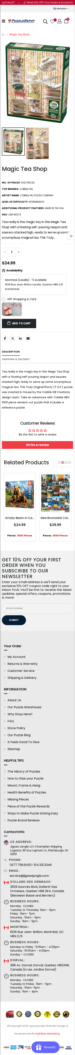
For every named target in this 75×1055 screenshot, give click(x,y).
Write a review (37, 445)
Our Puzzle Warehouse (24, 707)
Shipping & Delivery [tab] (16, 359)
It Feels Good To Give (23, 742)
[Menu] (3, 21)
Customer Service (21, 671)
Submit (14, 620)
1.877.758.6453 (21, 865)
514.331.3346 (43, 865)
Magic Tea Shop (24, 169)
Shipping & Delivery (22, 678)
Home (3, 34)
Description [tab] (11, 352)
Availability (14, 270)
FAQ (11, 721)
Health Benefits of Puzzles (27, 792)
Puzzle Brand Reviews (24, 820)
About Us (14, 700)
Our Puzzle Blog (19, 735)
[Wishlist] (52, 21)
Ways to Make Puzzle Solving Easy (33, 813)
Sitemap (14, 749)
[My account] (59, 21)
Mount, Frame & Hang (24, 785)
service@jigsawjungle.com (29, 876)
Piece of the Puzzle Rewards (29, 806)
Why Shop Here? (20, 714)
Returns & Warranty (23, 664)
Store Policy (16, 728)
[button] (59, 462)
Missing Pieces (18, 799)
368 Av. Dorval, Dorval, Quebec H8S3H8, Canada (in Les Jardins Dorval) (39, 967)
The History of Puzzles (24, 771)
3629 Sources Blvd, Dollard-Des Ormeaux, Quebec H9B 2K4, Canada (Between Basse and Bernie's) (37, 891)
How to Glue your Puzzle (25, 778)
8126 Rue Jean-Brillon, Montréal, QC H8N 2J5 (37, 934)
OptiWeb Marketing (47, 1033)
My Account (17, 657)
